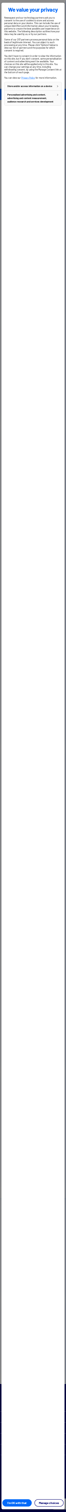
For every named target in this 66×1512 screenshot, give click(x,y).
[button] (33, 86)
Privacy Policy (28, 77)
